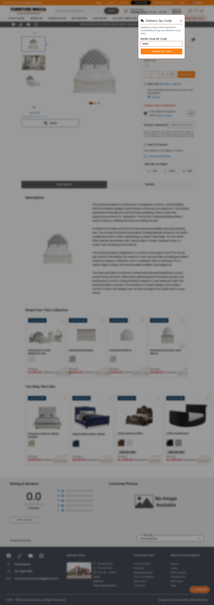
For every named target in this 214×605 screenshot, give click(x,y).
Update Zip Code (161, 51)
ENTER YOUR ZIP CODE (154, 39)
